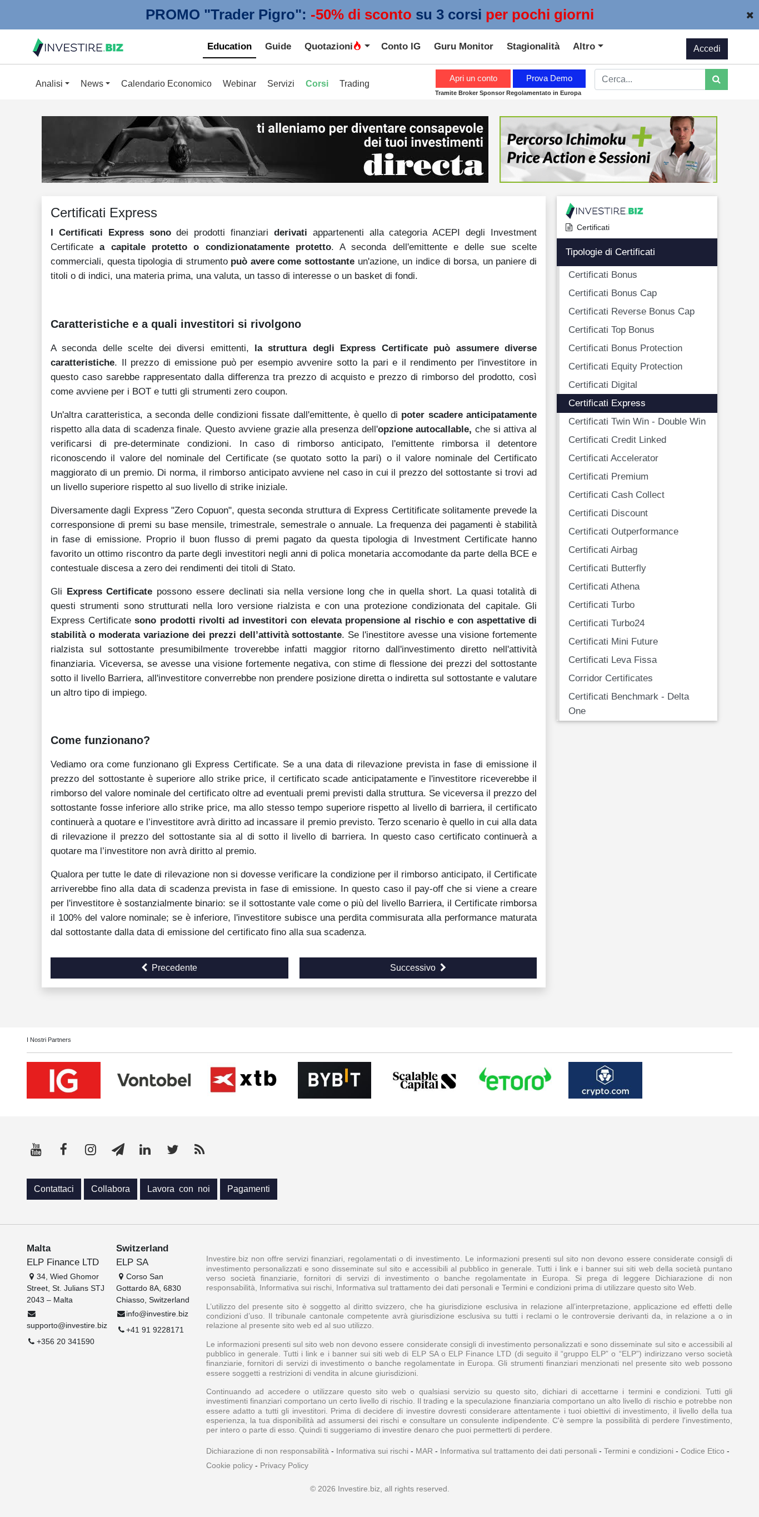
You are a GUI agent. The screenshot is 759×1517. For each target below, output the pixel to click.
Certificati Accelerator (613, 457)
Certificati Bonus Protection (625, 347)
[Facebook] (63, 1150)
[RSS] (199, 1150)
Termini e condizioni (638, 1450)
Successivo (413, 967)
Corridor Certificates (610, 677)
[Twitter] (172, 1150)
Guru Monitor (463, 46)
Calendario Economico (166, 83)
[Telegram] (118, 1150)
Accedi (707, 48)
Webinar (239, 83)
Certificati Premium (608, 476)
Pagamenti (248, 1189)
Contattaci (54, 1189)
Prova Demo (549, 78)
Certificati (593, 227)
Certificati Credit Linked (617, 439)
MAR (424, 1450)
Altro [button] (585, 46)
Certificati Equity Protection (625, 366)
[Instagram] (90, 1150)
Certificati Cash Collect (616, 494)
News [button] (93, 83)
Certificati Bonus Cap (612, 292)
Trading (354, 83)
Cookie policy (229, 1465)
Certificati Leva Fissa (612, 659)
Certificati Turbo (601, 604)
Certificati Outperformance (623, 531)
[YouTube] (36, 1150)
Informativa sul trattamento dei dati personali (518, 1450)
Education (229, 46)
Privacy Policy (284, 1465)
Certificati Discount (608, 512)
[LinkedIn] (145, 1150)
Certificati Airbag (602, 549)
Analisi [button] (50, 83)
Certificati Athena (604, 586)
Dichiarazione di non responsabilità (267, 1450)
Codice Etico (703, 1450)
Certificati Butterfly (607, 567)
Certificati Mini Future (613, 641)
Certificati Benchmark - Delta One (628, 703)
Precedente (174, 967)
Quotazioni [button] (328, 46)
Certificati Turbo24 (606, 622)
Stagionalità (533, 46)
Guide (278, 46)
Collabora (110, 1189)
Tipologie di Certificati (610, 251)
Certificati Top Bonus (611, 329)
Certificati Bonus (602, 274)
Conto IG (401, 46)
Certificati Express (607, 402)
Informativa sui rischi (372, 1450)
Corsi (317, 83)
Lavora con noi (178, 1189)
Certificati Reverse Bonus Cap (631, 311)
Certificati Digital (602, 384)
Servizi (280, 83)
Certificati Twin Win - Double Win (637, 421)
